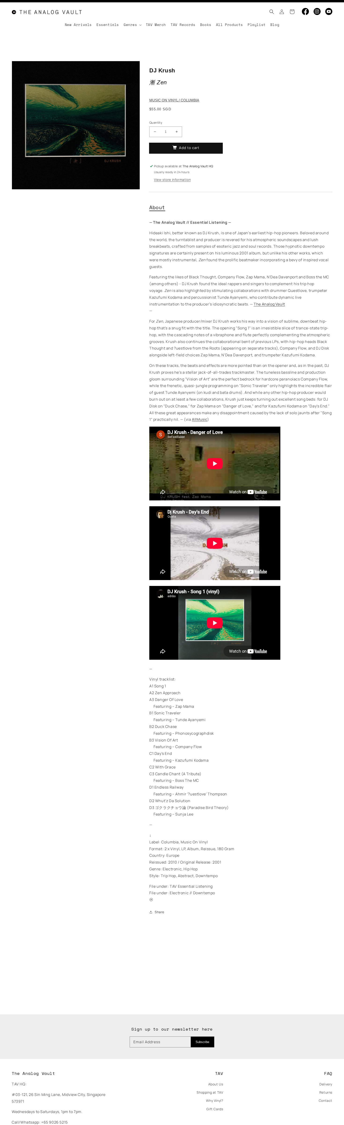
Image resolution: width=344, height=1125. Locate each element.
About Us (215, 1084)
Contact (325, 1100)
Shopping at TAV (210, 1092)
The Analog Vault (269, 304)
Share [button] (159, 912)
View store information (172, 179)
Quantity (155, 122)
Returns (325, 1092)
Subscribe (202, 1042)
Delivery (325, 1084)
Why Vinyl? (214, 1100)
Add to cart (189, 147)
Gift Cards (214, 1109)
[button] (270, 11)
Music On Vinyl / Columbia (174, 100)
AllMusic (199, 419)
